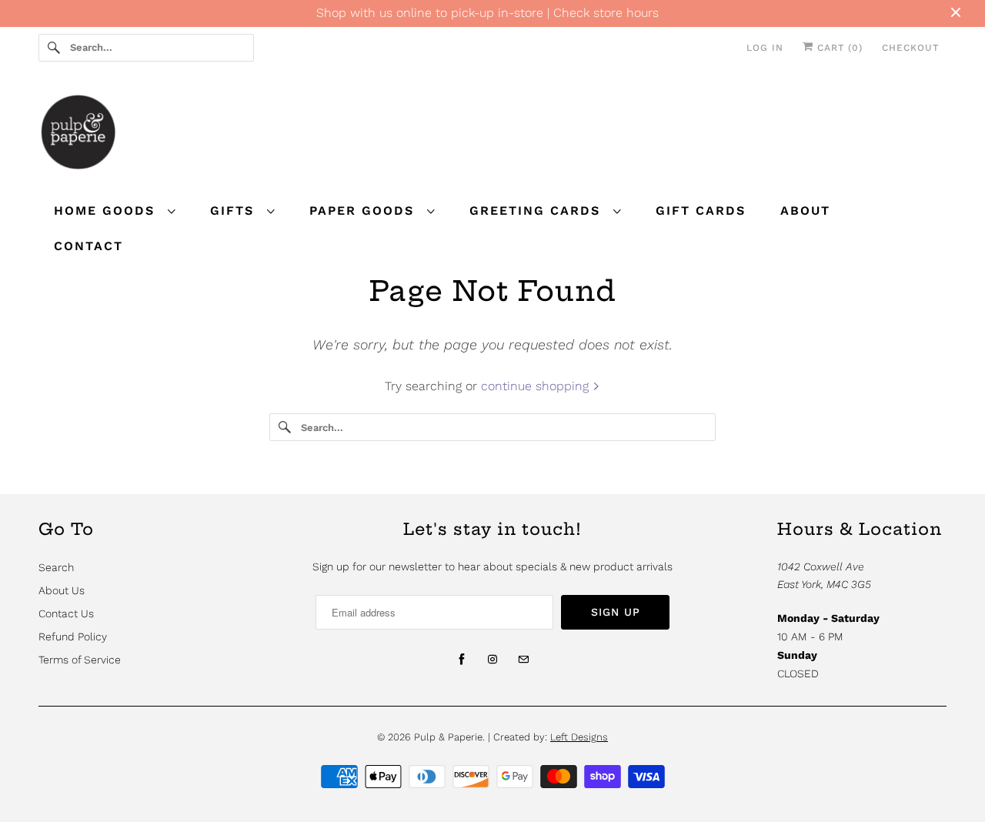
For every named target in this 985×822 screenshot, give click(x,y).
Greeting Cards (537, 210)
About (805, 210)
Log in (764, 47)
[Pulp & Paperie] (492, 134)
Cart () (838, 47)
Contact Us (66, 613)
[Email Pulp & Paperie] (523, 660)
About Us (61, 590)
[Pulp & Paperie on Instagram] (492, 660)
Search (56, 567)
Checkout (910, 47)
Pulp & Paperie (448, 737)
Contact (88, 246)
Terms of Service (79, 659)
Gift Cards (701, 210)
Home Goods (107, 210)
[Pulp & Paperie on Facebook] (462, 660)
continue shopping (537, 386)
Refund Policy (72, 636)
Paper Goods (364, 210)
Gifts (234, 210)
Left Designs (579, 737)
